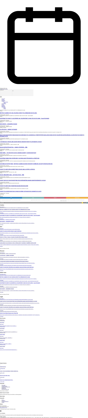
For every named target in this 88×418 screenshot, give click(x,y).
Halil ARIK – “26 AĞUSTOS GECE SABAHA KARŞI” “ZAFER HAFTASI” (18, 152)
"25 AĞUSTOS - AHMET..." (6, 343)
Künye (5, 107)
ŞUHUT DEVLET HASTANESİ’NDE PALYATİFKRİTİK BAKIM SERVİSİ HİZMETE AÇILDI (23, 180)
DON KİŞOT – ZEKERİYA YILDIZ (8, 124)
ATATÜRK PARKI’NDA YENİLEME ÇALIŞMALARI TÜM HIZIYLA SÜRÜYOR (19, 158)
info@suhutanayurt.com (3, 407)
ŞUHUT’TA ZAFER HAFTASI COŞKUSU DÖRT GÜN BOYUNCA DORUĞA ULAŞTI (20, 191)
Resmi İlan (3, 106)
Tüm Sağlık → (2, 298)
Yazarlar (3, 99)
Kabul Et (4, 416)
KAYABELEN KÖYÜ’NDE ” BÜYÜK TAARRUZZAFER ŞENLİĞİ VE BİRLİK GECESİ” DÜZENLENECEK (26, 163)
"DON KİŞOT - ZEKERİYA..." (6, 337)
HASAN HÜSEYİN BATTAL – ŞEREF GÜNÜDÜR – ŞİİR (13, 147)
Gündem (3, 101)
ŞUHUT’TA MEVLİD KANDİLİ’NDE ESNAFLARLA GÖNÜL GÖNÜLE (17, 169)
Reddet (1, 416)
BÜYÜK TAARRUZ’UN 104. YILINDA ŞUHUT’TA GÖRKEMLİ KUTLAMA (18, 113)
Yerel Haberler (4, 103)
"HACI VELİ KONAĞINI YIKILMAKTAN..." (8, 349)
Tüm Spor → (2, 228)
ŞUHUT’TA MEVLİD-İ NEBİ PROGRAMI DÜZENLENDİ (14, 185)
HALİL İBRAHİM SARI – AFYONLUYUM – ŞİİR (12, 174)
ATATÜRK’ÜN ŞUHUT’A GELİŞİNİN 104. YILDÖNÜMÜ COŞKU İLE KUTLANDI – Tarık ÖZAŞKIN (24, 118)
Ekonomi (3, 105)
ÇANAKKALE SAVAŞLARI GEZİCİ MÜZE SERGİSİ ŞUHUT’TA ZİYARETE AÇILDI (21, 141)
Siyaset (3, 104)
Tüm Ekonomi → (2, 252)
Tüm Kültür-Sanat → (3, 274)
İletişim (5, 108)
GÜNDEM (3, 400)
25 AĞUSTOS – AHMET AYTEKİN (8, 129)
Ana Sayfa (3, 98)
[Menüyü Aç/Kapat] (1, 97)
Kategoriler (3, 100)
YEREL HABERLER (5, 401)
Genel (4, 102)
